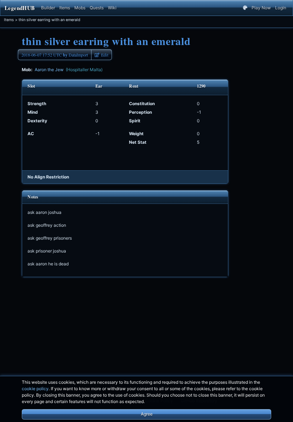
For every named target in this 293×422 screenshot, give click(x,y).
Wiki (112, 7)
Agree (147, 414)
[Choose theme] (245, 8)
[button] (101, 54)
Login (280, 7)
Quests (97, 7)
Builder (48, 7)
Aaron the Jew (69, 69)
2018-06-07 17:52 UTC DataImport (54, 55)
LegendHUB (20, 8)
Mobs (79, 7)
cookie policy (35, 388)
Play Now (261, 7)
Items (64, 7)
